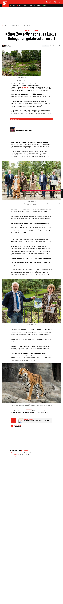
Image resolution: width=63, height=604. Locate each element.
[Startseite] (2, 25)
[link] (5, 3)
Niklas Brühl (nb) (8, 45)
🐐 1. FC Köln (12, 5)
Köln (6, 25)
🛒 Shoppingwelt (37, 5)
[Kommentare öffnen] (50, 46)
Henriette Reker (25, 87)
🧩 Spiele (44, 5)
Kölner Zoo (10, 25)
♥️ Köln (18, 5)
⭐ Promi (24, 5)
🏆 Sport (30, 5)
